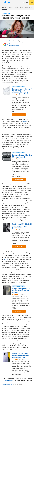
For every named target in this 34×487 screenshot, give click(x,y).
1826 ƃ (14, 308)
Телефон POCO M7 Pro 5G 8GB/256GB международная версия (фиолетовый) (20, 355)
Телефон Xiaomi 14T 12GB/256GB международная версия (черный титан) (22, 226)
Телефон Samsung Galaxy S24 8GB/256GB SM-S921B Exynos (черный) (21, 291)
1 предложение (19, 115)
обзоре (24, 121)
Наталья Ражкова (9, 41)
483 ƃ (13, 174)
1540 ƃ (14, 243)
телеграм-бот (9, 380)
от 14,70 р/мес (17, 176)
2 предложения (19, 311)
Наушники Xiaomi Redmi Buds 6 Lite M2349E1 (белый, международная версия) (22, 91)
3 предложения (19, 246)
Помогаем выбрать (7, 384)
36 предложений (19, 179)
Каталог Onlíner (18, 384)
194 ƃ (13, 112)
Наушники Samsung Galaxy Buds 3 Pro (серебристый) (22, 156)
